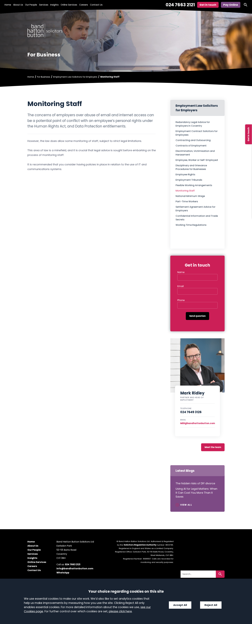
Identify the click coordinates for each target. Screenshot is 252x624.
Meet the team (213, 447)
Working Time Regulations (191, 225)
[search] (246, 5)
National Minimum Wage (190, 196)
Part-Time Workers (187, 201)
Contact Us (96, 4)
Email (180, 286)
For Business (43, 76)
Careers (83, 4)
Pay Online (230, 5)
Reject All (210, 605)
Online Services (69, 4)
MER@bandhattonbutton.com (197, 423)
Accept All (180, 605)
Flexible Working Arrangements (194, 185)
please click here (120, 611)
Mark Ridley (192, 393)
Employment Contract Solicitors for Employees (197, 132)
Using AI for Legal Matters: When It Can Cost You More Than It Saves (196, 492)
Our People (31, 4)
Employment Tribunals (189, 180)
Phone (181, 300)
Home (8, 4)
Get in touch (248, 134)
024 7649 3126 (191, 412)
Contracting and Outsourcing (193, 140)
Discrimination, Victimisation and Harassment (195, 152)
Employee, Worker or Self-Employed (197, 160)
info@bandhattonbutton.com (74, 568)
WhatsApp (62, 572)
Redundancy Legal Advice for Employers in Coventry (193, 123)
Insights (54, 4)
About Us (18, 4)
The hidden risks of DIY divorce (196, 483)
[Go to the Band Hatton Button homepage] (126, 30)
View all (186, 504)
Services (43, 4)
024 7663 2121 (180, 5)
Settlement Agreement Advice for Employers (195, 208)
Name (180, 272)
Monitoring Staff (185, 190)
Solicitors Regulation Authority (140, 545)
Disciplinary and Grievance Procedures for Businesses (191, 167)
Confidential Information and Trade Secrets (197, 217)
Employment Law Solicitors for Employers (75, 76)
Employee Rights (185, 174)
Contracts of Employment (191, 145)
